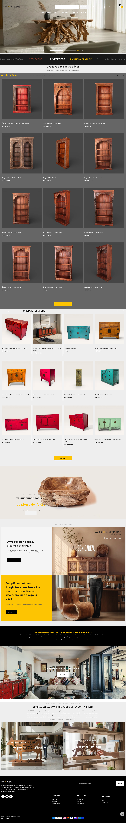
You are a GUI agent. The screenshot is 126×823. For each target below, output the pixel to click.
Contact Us (80, 799)
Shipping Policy (81, 803)
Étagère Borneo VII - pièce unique (11, 232)
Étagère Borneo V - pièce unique (93, 232)
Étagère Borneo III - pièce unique (52, 287)
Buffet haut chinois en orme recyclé (43, 394)
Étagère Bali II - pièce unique (51, 178)
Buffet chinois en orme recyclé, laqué (44, 439)
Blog (103, 800)
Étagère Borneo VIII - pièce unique (94, 178)
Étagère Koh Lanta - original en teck (94, 123)
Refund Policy (80, 801)
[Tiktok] (11, 796)
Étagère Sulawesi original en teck (11, 178)
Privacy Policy (55, 801)
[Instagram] (7, 796)
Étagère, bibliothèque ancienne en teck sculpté (15, 123)
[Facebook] (3, 796)
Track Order (105, 802)
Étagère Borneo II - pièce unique (93, 287)
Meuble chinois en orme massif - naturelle (107, 348)
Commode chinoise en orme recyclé (74, 394)
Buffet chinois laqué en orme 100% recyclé (14, 348)
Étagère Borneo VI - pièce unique (52, 232)
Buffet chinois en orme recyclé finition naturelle (16, 394)
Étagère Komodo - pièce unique (52, 123)
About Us (54, 799)
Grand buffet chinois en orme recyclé (13, 439)
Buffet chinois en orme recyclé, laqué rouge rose (77, 440)
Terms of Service (56, 803)
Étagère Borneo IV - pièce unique (11, 287)
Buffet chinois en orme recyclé (104, 394)
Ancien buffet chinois (70, 348)
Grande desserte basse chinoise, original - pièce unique (47, 349)
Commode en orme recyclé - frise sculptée (108, 439)
